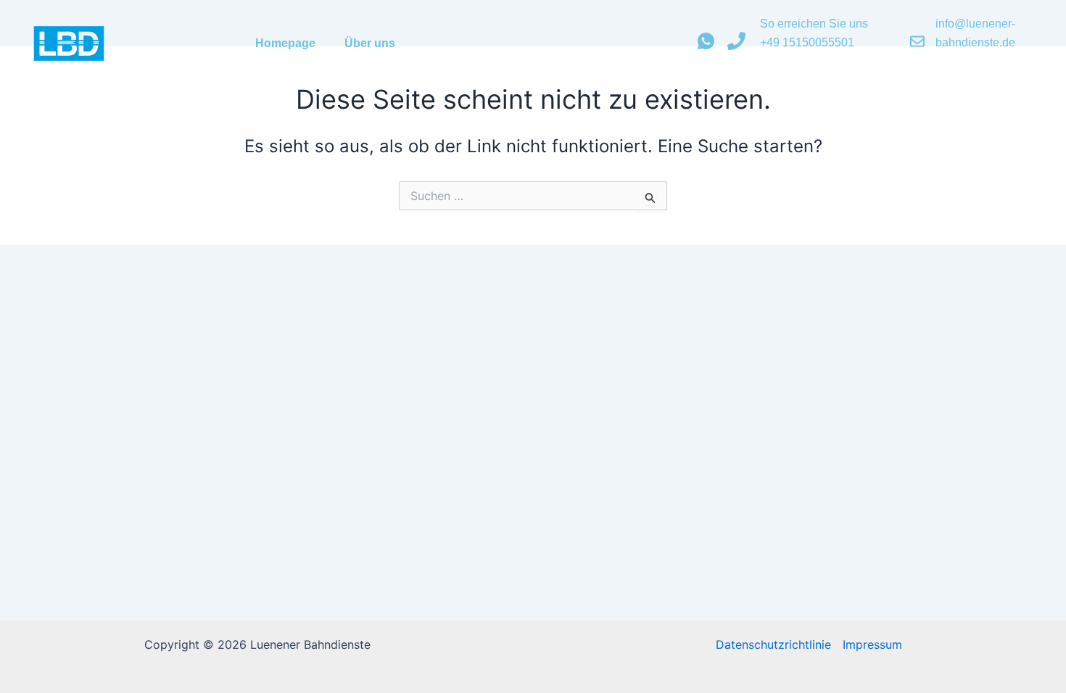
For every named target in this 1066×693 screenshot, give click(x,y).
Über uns (369, 43)
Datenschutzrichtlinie (773, 644)
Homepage (285, 43)
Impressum (872, 644)
